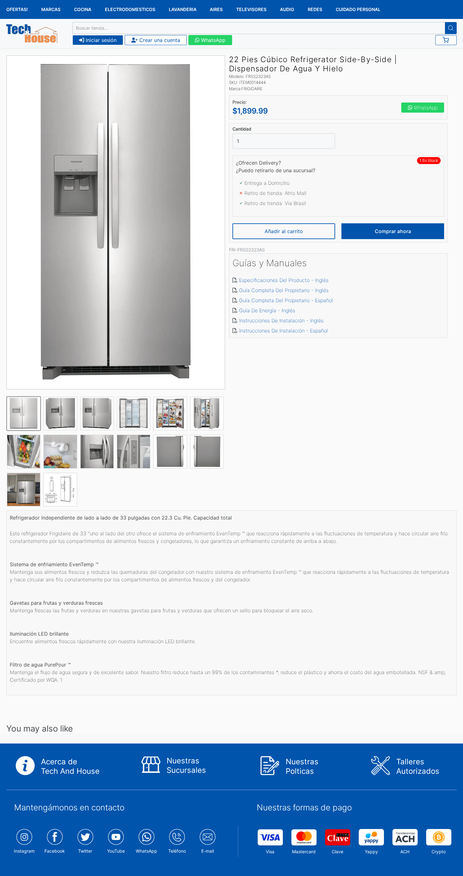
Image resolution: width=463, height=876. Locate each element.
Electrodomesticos (130, 9)
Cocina (82, 9)
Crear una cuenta (159, 40)
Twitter (85, 851)
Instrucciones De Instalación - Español (283, 330)
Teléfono (177, 851)
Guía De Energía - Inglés (267, 310)
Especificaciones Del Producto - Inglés (284, 280)
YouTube (116, 851)
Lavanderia (183, 9)
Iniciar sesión (100, 40)
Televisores (251, 9)
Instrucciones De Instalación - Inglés (281, 320)
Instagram (24, 851)
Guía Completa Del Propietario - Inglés (284, 290)
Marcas (50, 9)
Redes (315, 9)
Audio (287, 9)
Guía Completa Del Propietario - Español (286, 300)
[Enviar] (451, 28)
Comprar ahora (393, 231)
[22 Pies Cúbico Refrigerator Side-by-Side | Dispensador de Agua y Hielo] (115, 222)
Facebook (54, 851)
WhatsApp (212, 40)
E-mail (207, 851)
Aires (216, 9)
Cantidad (241, 129)
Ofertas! (17, 9)
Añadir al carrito (284, 231)
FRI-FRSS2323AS (247, 249)
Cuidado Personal (358, 9)
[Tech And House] (31, 33)
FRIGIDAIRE (252, 88)
